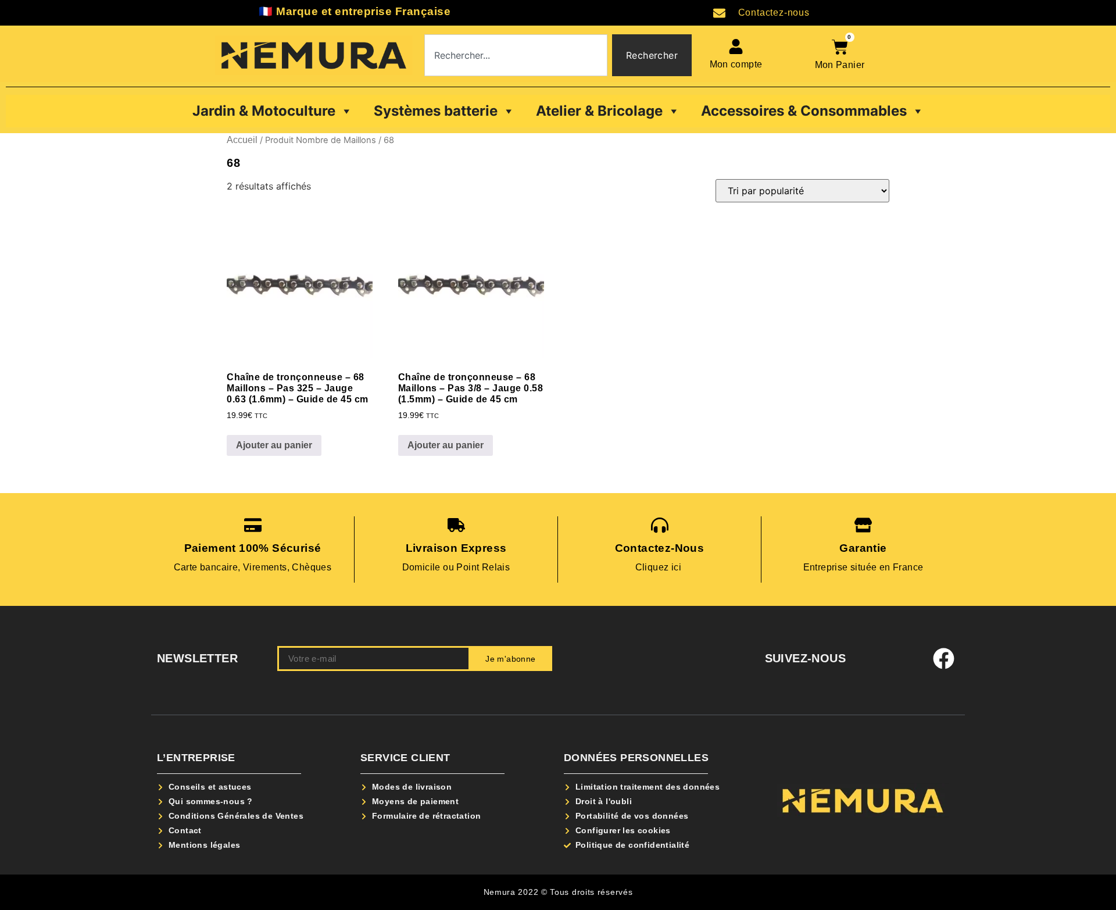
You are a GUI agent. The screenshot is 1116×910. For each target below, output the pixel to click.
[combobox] (515, 55)
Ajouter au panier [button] (274, 445)
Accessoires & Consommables (804, 110)
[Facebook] (944, 659)
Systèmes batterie (436, 110)
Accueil (242, 140)
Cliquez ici (659, 567)
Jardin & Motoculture (263, 110)
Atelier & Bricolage (599, 110)
